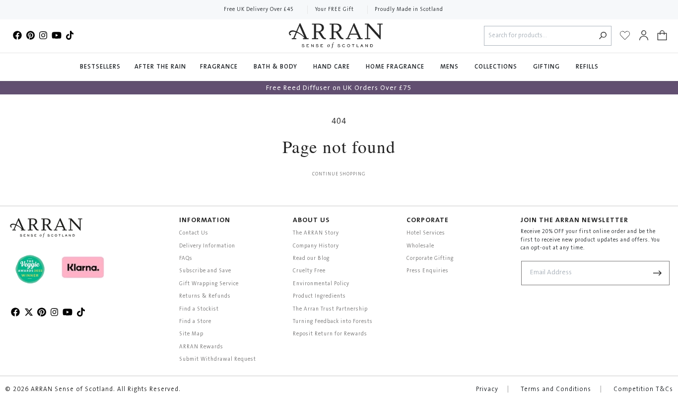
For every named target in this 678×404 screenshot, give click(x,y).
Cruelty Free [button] (309, 271)
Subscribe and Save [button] (205, 271)
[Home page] (336, 35)
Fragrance (220, 67)
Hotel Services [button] (426, 233)
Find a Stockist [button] (199, 309)
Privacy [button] (487, 390)
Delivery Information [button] (207, 246)
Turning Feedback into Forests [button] (333, 321)
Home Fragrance (396, 67)
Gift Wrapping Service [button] (209, 284)
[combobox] (540, 36)
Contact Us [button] (193, 233)
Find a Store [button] (195, 321)
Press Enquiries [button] (428, 271)
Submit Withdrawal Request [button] (217, 359)
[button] (662, 35)
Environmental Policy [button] (321, 284)
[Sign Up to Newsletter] (658, 273)
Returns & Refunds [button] (205, 296)
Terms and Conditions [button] (556, 390)
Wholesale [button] (420, 246)
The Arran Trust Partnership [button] (330, 309)
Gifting (547, 67)
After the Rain (160, 67)
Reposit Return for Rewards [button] (330, 334)
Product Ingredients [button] (319, 296)
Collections (497, 67)
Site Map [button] (191, 334)
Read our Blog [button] (311, 258)
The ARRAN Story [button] (316, 233)
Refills (587, 67)
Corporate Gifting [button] (430, 258)
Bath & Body (276, 67)
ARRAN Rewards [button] (201, 347)
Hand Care (332, 67)
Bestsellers (100, 67)
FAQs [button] (186, 258)
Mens (450, 67)
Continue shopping (339, 174)
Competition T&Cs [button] (643, 390)
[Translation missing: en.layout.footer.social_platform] (17, 35)
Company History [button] (316, 246)
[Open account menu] (644, 35)
